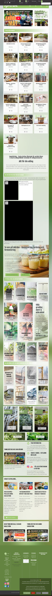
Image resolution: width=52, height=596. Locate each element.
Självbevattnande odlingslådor (9, 354)
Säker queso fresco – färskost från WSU (41, 493)
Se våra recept (25, 274)
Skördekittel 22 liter (10, 44)
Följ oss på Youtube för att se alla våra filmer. (37, 474)
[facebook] (5, 3)
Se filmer (27, 427)
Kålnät (20, 380)
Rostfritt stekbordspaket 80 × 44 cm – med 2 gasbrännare (25, 85)
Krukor (9, 292)
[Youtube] (10, 3)
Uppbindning (11, 335)
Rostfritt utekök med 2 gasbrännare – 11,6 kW (11, 64)
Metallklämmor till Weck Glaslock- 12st (41, 105)
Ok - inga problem (27, 593)
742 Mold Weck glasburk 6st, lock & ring (41, 64)
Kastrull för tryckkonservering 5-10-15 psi (26, 106)
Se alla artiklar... (11, 517)
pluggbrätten (33, 168)
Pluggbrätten (20, 295)
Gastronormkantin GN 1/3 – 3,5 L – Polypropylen (26, 44)
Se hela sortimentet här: (41, 335)
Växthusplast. (26, 169)
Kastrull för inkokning (40, 125)
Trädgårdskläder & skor (26, 334)
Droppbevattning (31, 354)
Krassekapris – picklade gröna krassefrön (8, 494)
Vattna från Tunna (20, 349)
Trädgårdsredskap (43, 380)
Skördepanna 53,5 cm (25, 125)
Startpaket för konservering (11, 126)
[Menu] (30, 6)
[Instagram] (7, 3)
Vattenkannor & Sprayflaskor (43, 347)
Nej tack (33, 593)
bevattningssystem (10, 168)
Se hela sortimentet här (12, 274)
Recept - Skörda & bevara (9, 498)
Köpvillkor (21, 2)
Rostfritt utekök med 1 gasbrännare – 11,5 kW (26, 64)
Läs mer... (6, 513)
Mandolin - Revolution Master (10, 84)
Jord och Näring (11, 316)
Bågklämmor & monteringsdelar (31, 398)
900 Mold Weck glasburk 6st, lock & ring (41, 44)
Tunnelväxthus (33, 165)
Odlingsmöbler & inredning (20, 398)
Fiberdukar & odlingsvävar (31, 377)
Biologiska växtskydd (26, 315)
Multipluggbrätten (32, 297)
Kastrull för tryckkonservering (11, 146)
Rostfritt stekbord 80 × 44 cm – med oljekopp (11, 105)
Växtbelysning (43, 294)
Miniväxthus (43, 397)
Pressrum (33, 560)
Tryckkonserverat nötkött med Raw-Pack (25, 493)
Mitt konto (34, 1)
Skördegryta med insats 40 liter (41, 84)
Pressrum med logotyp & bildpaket (33, 563)
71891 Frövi (26, 557)
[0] (47, 6)
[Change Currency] (41, 1)
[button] (11, 190)
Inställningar (38, 593)
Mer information (45, 593)
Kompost (9, 397)
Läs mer (12, 427)
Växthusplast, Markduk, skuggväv (9, 374)
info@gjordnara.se (10, 1)
